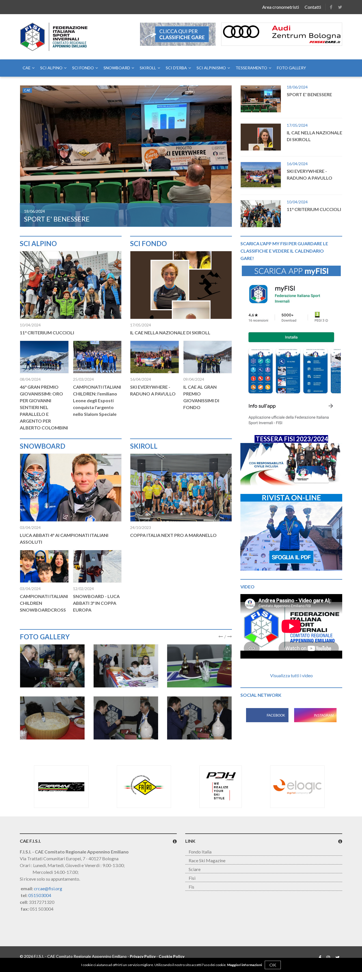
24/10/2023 (140, 527)
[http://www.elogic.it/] (214, 786)
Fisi (192, 878)
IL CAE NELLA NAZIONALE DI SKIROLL (84, 219)
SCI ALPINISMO (211, 67)
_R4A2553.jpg (199, 666)
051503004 (39, 895)
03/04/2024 (30, 527)
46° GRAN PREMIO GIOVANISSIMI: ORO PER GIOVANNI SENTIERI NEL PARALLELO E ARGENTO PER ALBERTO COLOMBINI (44, 407)
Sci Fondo (83, 67)
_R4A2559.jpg (199, 718)
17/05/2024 (34, 211)
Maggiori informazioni (244, 965)
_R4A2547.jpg (52, 666)
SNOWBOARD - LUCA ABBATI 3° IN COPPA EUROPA (96, 602)
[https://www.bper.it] (303, 786)
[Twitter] (340, 7)
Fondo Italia (200, 851)
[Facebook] (331, 7)
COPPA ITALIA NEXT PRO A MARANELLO (173, 535)
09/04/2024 (193, 379)
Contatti (313, 7)
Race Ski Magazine (207, 860)
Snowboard (117, 67)
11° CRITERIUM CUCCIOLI (47, 332)
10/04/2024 (30, 324)
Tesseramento (251, 67)
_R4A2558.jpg (125, 718)
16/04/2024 (140, 379)
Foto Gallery (291, 67)
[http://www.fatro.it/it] (61, 786)
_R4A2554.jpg (52, 718)
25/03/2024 (83, 379)
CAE (27, 67)
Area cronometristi (280, 7)
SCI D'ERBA (176, 67)
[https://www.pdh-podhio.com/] (138, 786)
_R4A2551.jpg (125, 666)
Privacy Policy (143, 956)
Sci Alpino (51, 67)
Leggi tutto (126, 156)
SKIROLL (148, 67)
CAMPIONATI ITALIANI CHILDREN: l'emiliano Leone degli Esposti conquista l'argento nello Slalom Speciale (97, 400)
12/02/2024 (83, 588)
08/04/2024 (30, 379)
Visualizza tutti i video (291, 675)
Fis (191, 886)
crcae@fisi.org (48, 888)
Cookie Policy (171, 956)
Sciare (195, 869)
